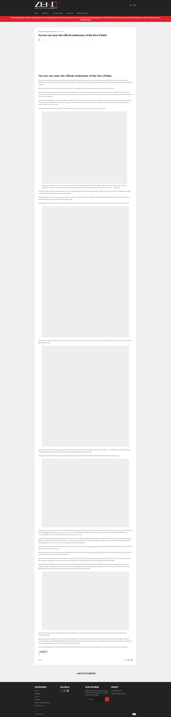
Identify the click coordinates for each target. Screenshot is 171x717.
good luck (117, 188)
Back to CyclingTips (86, 673)
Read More (43, 651)
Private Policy (39, 706)
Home (36, 13)
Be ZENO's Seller (82, 13)
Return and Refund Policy (42, 703)
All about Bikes (58, 13)
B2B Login (70, 13)
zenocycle (41, 714)
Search (37, 697)
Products (45, 13)
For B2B (37, 700)
